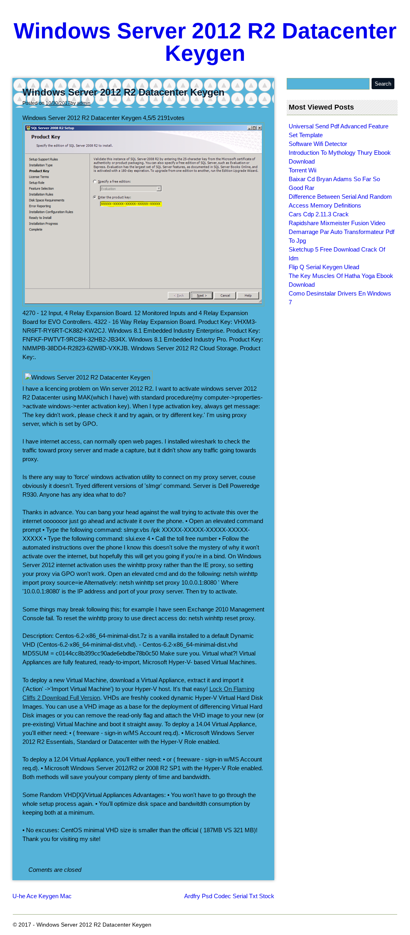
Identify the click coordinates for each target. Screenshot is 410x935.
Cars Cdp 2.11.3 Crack (319, 214)
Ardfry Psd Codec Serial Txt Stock (229, 896)
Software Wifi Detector (318, 143)
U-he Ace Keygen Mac (42, 896)
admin (83, 103)
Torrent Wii (302, 170)
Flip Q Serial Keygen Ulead (324, 267)
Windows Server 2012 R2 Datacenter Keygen (205, 42)
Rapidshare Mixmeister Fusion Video (337, 223)
